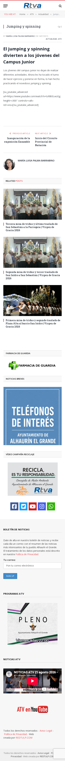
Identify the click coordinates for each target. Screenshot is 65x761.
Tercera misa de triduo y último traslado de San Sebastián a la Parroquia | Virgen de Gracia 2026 (32, 227)
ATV (60, 39)
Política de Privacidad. (27, 554)
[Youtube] (33, 506)
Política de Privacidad (15, 734)
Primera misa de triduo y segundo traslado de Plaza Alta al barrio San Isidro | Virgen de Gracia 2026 (33, 323)
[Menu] (5, 6)
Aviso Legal (46, 730)
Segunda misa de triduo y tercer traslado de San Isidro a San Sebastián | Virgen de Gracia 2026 (33, 275)
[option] (33, 416)
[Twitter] (24, 506)
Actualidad (51, 39)
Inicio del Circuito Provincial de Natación (46, 142)
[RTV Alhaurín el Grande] (32, 5)
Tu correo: (9, 559)
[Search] (60, 6)
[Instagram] (42, 506)
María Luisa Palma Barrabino (20, 36)
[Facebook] (14, 506)
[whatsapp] (51, 506)
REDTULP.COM (24, 737)
